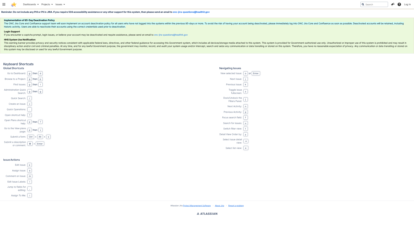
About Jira (219, 205)
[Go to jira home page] (13, 4)
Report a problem (236, 205)
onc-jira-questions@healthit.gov (191, 12)
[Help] (399, 4)
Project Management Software (197, 205)
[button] (4, 4)
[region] (207, 132)
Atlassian (207, 214)
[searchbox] (374, 4)
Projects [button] (45, 4)
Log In (407, 4)
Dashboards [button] (29, 4)
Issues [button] (58, 4)
